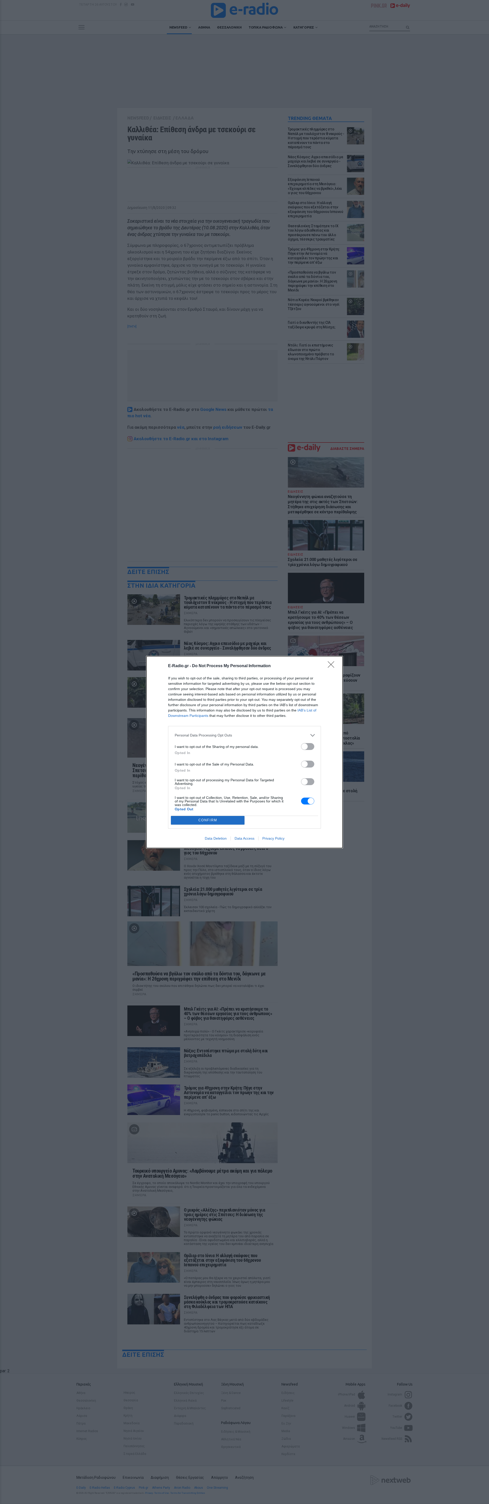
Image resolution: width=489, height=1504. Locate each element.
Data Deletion (216, 838)
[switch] (307, 746)
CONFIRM (207, 820)
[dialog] (244, 752)
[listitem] (244, 735)
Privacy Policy (273, 838)
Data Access (244, 838)
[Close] (332, 666)
